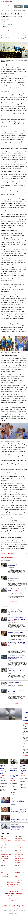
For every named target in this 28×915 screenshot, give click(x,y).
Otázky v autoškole (19, 874)
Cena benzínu (17, 882)
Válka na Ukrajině (11, 622)
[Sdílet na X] (26, 553)
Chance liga (3, 852)
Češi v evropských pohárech (13, 884)
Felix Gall (17, 845)
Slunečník (5, 889)
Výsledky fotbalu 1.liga (6, 854)
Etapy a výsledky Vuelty (20, 840)
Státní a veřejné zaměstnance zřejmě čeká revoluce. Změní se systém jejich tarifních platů (14, 771)
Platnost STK (17, 876)
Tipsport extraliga (4, 856)
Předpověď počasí (20, 880)
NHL (2, 862)
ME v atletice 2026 (5, 858)
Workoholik (12, 557)
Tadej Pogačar (18, 844)
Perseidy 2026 (10, 882)
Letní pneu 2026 (18, 867)
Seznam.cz (20, 1)
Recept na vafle (18, 860)
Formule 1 (3, 860)
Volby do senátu (4, 845)
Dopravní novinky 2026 (20, 870)
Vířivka (16, 891)
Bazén (9, 886)
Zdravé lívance (18, 856)
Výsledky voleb (4, 842)
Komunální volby (4, 847)
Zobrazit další (13, 601)
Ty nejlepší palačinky (19, 852)
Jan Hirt (16, 842)
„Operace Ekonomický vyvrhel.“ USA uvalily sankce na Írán (23, 769)
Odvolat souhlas (8, 908)
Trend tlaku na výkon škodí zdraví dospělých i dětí (16, 564)
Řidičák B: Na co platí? (19, 872)
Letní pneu (22, 895)
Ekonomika (10, 647)
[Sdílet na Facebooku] (24, 553)
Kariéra (19, 905)
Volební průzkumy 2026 (6, 840)
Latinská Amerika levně (6, 874)
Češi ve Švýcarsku (5, 872)
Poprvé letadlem (4, 869)
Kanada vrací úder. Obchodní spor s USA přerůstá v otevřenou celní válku (16, 643)
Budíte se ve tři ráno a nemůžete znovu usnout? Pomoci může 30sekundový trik (16, 657)
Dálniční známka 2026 (19, 869)
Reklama (14, 905)
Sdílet (9, 24)
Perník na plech (18, 862)
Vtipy (9, 614)
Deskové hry (7, 898)
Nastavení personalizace (18, 908)
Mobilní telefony (18, 893)
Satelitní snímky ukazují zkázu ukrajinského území (3, 769)
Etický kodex (14, 906)
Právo (2, 19)
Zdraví (9, 660)
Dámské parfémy (15, 895)
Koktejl (9, 673)
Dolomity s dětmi (4, 876)
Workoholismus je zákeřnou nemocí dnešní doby (17, 589)
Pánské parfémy (13, 900)
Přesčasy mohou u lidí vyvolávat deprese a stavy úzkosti (16, 577)
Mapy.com (13, 880)
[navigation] (2, 2)
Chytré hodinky (19, 898)
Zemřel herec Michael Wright (15, 632)
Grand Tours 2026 (19, 847)
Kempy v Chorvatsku (5, 867)
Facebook (5, 905)
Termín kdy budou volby (6, 844)
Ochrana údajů (21, 906)
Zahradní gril (11, 891)
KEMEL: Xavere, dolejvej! (14, 682)
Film (9, 633)
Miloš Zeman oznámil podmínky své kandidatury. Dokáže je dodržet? (17, 610)
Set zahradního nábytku (19, 889)
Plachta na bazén (16, 886)
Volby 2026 (3, 838)
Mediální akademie (6, 906)
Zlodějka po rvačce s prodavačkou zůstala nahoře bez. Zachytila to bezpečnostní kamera (16, 670)
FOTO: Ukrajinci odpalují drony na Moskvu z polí (17, 690)
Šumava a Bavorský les (6, 870)
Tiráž (23, 905)
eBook (4, 24)
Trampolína (23, 886)
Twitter (10, 905)
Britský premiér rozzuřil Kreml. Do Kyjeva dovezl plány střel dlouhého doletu (17, 619)
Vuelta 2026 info (18, 838)
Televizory (13, 898)
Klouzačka (10, 889)
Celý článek (25, 755)
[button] (14, 50)
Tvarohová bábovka (19, 858)
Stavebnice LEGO (6, 895)
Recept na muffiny (19, 854)
